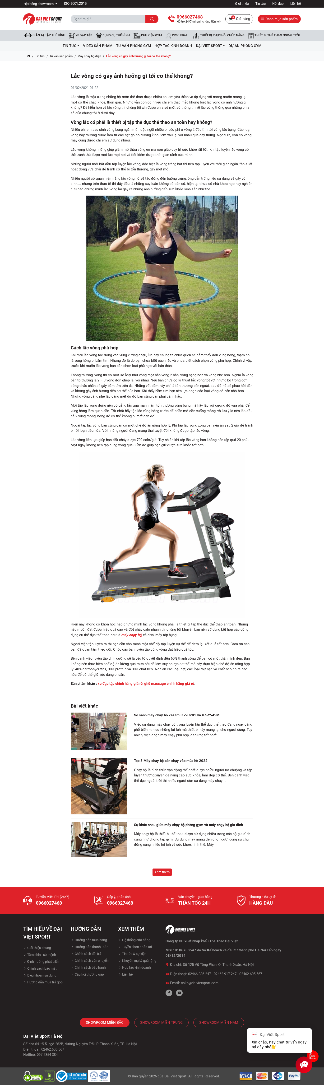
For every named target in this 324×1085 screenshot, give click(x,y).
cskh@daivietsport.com (199, 983)
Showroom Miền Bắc (105, 1022)
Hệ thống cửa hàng (135, 940)
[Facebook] (169, 993)
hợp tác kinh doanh (173, 46)
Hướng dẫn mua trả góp (45, 982)
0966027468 (49, 903)
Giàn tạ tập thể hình (48, 35)
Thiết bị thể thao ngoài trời (277, 35)
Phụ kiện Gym (151, 35)
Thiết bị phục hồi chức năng (222, 35)
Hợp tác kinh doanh (136, 967)
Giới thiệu (242, 3)
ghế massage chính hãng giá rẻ (169, 683)
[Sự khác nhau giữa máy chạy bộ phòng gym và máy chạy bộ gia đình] (99, 839)
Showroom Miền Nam (218, 1022)
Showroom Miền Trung (161, 1022)
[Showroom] (313, 1056)
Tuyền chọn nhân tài (136, 947)
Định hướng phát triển (43, 961)
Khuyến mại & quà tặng (138, 961)
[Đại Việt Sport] (42, 19)
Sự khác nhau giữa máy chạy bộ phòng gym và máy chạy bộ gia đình (188, 825)
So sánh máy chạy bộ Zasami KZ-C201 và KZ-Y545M (176, 715)
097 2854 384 (47, 1054)
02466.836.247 (199, 974)
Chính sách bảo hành (90, 967)
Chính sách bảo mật (42, 968)
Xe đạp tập (83, 35)
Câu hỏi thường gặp (89, 974)
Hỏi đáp (278, 3)
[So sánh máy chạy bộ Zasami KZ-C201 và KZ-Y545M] (99, 731)
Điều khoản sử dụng (41, 975)
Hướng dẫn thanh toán (91, 947)
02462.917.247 (225, 974)
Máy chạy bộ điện (89, 56)
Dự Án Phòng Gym (245, 46)
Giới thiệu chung (39, 948)
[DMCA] (50, 1076)
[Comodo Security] (33, 1076)
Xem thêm (162, 872)
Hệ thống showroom (38, 4)
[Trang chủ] (28, 56)
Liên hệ (295, 3)
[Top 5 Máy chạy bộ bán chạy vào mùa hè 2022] (99, 786)
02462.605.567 (250, 974)
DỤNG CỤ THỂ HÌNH (116, 35)
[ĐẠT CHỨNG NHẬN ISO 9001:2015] (99, 1076)
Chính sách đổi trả (87, 954)
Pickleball (180, 35)
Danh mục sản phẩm (281, 19)
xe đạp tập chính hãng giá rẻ (120, 683)
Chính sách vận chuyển (91, 961)
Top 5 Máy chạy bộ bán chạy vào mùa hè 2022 (171, 761)
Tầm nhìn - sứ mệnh (41, 955)
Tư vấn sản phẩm (61, 56)
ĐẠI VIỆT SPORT (209, 46)
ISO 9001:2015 (75, 3)
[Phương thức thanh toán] (270, 1076)
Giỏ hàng (241, 18)
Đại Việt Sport (175, 1076)
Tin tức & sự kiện (133, 954)
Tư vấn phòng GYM (133, 46)
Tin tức (260, 3)
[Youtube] (179, 993)
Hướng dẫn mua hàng (90, 940)
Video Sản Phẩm (97, 46)
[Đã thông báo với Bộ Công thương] (72, 1076)
